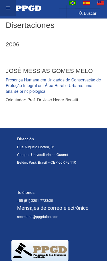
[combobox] (67, 11)
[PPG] (20, 8)
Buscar (89, 13)
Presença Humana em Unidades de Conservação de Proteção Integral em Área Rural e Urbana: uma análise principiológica (53, 85)
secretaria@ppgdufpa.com (37, 216)
